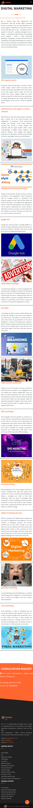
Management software (7, 765)
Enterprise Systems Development (10, 778)
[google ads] (16, 245)
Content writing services (8, 794)
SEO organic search (8, 80)
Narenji (2, 18)
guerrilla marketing (9, 588)
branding (4, 308)
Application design (6, 757)
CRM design (4, 759)
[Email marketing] (16, 471)
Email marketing (7, 484)
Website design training (8, 772)
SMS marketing (7, 411)
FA (27, 802)
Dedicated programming (8, 792)
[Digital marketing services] (16, 549)
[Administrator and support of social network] (16, 150)
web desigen (4, 753)
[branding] (16, 344)
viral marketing (7, 606)
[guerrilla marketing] (16, 575)
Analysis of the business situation (14, 188)
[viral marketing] (16, 637)
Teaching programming (8, 776)
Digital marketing (20, 18)
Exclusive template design (8, 790)
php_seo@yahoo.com (11, 738)
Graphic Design (5, 770)
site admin (4, 761)
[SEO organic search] (16, 67)
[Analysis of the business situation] (16, 175)
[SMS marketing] (16, 445)
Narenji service (10, 18)
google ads (5, 219)
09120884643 (12, 685)
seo (2, 755)
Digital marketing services (11, 513)
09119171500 (15, 682)
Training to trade (6, 774)
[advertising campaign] (16, 270)
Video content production (11, 383)
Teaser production (6, 768)
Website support (6, 763)
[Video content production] (16, 370)
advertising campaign (9, 283)
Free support (5, 787)
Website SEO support (7, 796)
